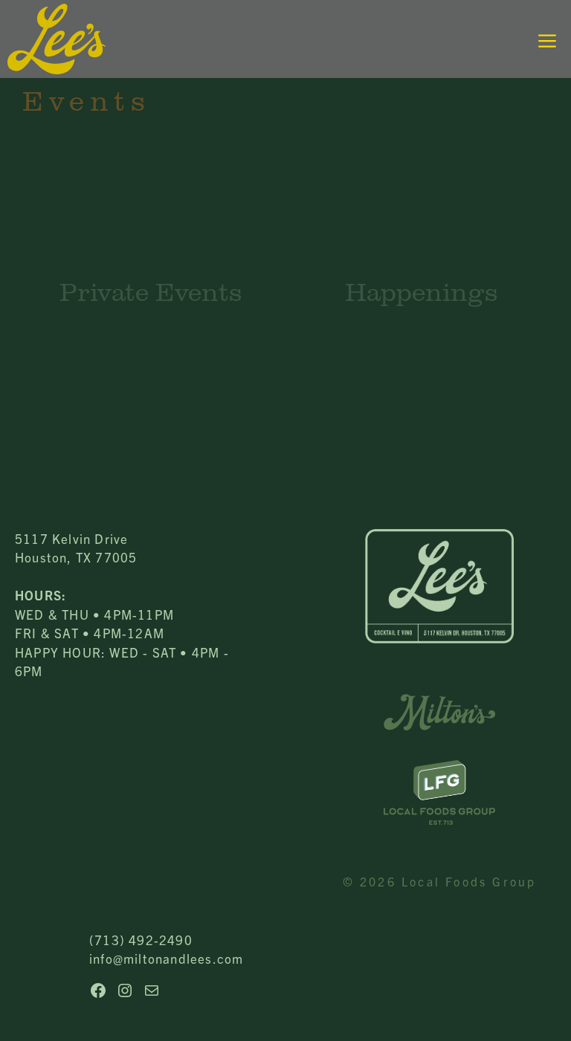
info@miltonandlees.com (166, 958)
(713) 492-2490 (141, 939)
